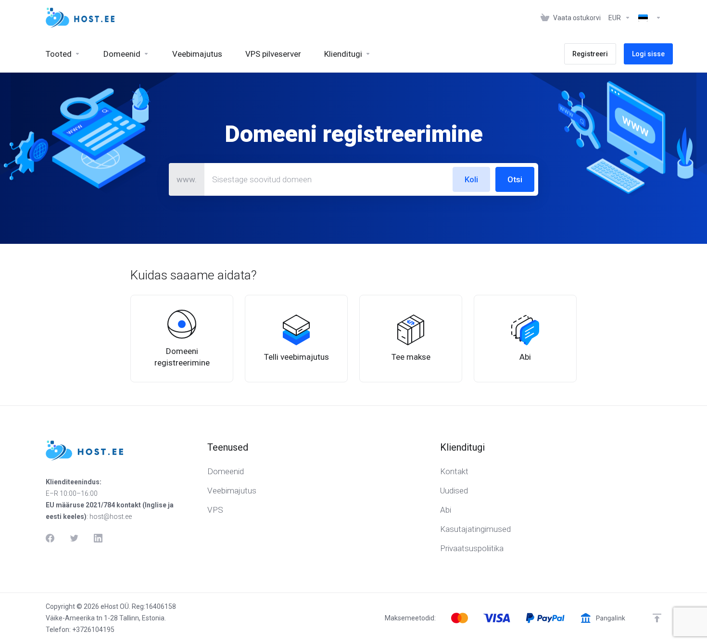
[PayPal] (545, 618)
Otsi (514, 179)
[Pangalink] (602, 618)
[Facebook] (50, 538)
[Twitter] (74, 538)
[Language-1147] (647, 17)
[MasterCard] (459, 618)
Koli (471, 179)
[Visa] (497, 618)
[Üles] (657, 618)
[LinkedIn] (98, 538)
